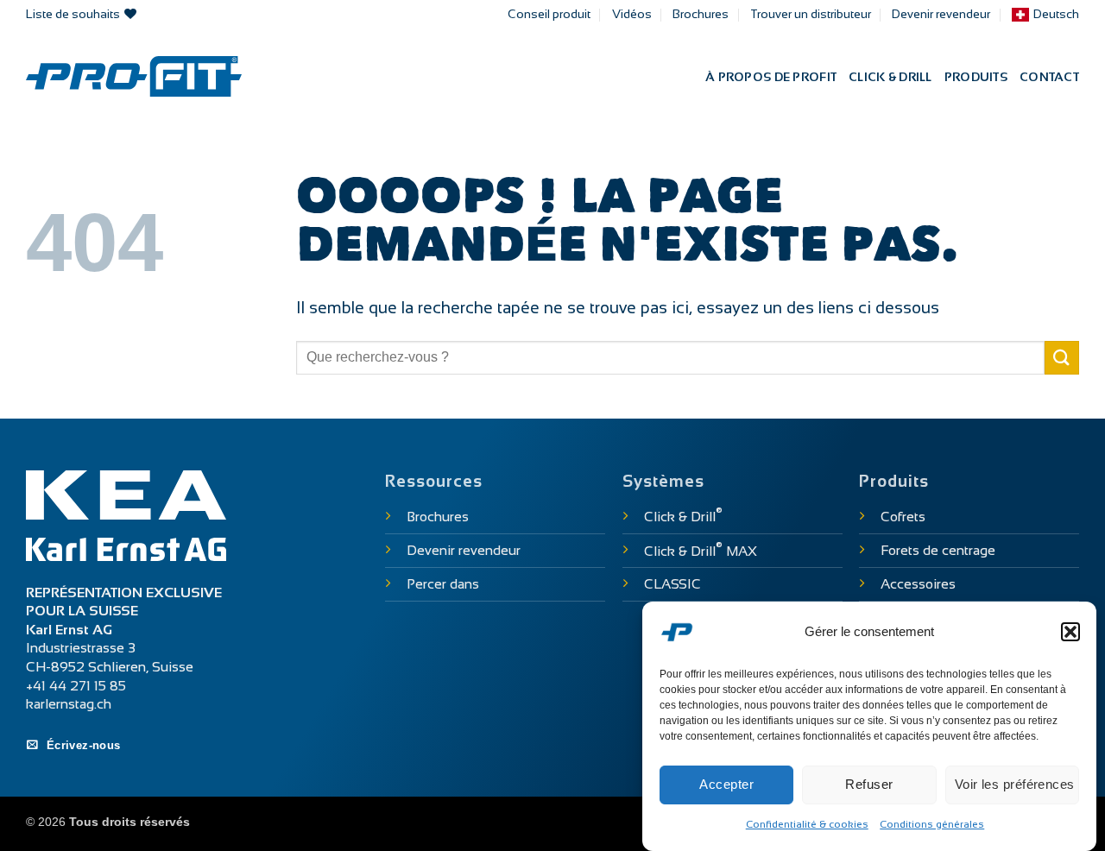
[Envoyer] (1062, 358)
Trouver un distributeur (810, 14)
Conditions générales (932, 824)
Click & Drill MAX (700, 551)
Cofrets (903, 516)
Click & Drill (890, 77)
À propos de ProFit (771, 77)
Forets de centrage (938, 550)
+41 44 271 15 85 (76, 685)
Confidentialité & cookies (807, 824)
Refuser (869, 784)
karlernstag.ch (68, 704)
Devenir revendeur (941, 14)
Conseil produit (549, 14)
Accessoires (918, 584)
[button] (1070, 631)
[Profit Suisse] (134, 76)
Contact (1049, 77)
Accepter (726, 784)
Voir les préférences (1015, 784)
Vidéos (632, 14)
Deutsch (1056, 14)
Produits (975, 77)
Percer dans (443, 584)
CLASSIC (672, 584)
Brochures (700, 14)
